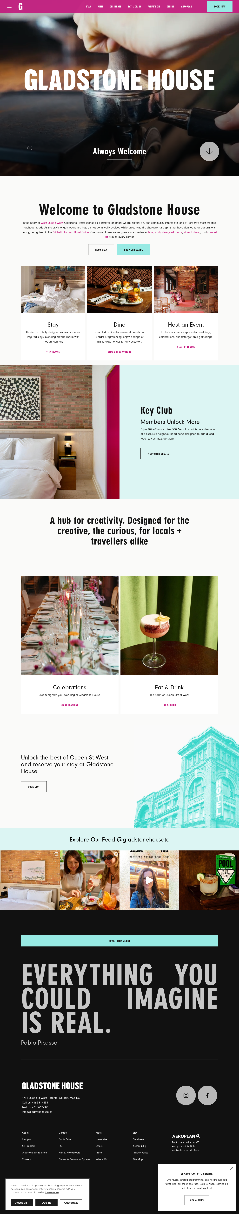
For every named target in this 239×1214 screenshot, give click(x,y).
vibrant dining (192, 232)
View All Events (197, 1200)
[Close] (232, 1168)
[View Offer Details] (60, 431)
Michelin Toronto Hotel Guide (71, 232)
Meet (100, 6)
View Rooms (53, 351)
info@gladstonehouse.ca (37, 1112)
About (25, 1132)
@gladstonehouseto (143, 840)
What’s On (154, 6)
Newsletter (102, 1139)
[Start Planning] (186, 289)
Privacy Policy (140, 1152)
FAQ (61, 1146)
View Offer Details (158, 453)
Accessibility (139, 1146)
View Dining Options (119, 351)
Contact (63, 1132)
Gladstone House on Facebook (207, 1095)
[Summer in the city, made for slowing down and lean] (30, 880)
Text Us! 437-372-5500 (35, 1107)
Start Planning (186, 346)
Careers (26, 1159)
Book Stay (220, 6)
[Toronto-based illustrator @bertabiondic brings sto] (149, 880)
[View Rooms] (53, 289)
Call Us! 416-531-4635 (35, 1102)
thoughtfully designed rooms (164, 232)
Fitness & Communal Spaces (74, 1159)
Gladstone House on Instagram (186, 1095)
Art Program (28, 1146)
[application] (47, 1194)
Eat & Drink (134, 6)
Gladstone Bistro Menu (34, 1152)
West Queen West (52, 222)
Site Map (138, 1159)
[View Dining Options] (119, 289)
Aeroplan (186, 6)
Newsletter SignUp (119, 940)
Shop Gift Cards (133, 249)
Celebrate (115, 6)
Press (99, 1152)
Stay (88, 6)
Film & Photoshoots (69, 1152)
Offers (170, 6)
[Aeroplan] (186, 1136)
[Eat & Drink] (169, 625)
